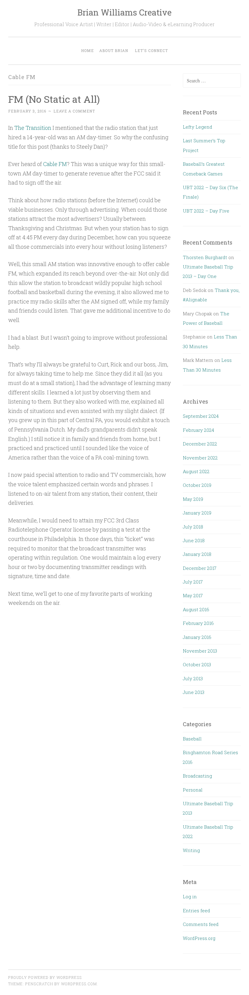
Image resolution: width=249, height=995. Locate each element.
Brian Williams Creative (124, 12)
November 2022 (200, 458)
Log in (190, 896)
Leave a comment (74, 111)
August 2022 (196, 471)
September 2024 (201, 416)
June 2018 (194, 540)
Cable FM (55, 164)
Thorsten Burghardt (205, 257)
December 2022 (200, 444)
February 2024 (198, 430)
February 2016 (198, 623)
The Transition (32, 127)
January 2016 (197, 637)
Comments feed (201, 924)
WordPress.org (199, 938)
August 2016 (196, 609)
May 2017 (193, 595)
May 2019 (193, 499)
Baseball (192, 739)
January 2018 (197, 554)
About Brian (113, 50)
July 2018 (193, 527)
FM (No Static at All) (54, 99)
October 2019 (197, 485)
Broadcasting (197, 776)
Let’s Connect (151, 50)
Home (87, 50)
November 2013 (200, 651)
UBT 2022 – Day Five (206, 211)
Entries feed (196, 910)
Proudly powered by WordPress (45, 977)
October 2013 (197, 664)
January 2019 (197, 513)
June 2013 (193, 692)
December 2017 (200, 568)
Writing (191, 850)
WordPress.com (79, 983)
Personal (193, 790)
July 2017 (193, 582)
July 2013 (193, 678)
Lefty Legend (197, 127)
